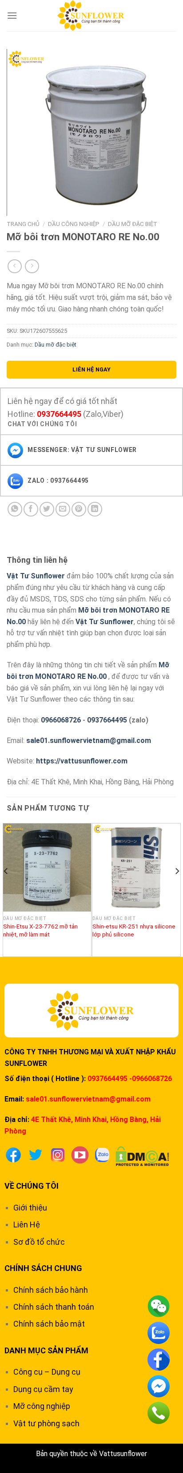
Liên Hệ (26, 1224)
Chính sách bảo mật (49, 1323)
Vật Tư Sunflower (36, 576)
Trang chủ (23, 223)
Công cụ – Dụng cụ (46, 1371)
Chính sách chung (43, 1268)
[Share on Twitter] (47, 509)
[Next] (176, 889)
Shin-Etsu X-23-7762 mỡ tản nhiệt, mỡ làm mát (40, 930)
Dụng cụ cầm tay (43, 1389)
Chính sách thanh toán (53, 1307)
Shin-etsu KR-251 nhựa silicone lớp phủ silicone (133, 930)
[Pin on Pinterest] (79, 509)
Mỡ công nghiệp (41, 1406)
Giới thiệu (30, 1207)
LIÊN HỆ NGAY (91, 369)
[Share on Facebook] (31, 509)
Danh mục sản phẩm (46, 1350)
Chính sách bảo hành (50, 1290)
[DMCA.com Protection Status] (142, 1155)
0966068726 (61, 720)
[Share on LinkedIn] (95, 509)
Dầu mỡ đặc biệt (132, 223)
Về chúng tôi (31, 1186)
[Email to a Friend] (63, 509)
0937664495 (59, 414)
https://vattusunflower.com (81, 761)
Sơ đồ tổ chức (39, 1242)
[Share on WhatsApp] (15, 509)
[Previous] (6, 889)
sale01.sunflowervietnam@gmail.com (88, 740)
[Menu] (12, 15)
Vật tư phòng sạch (46, 1423)
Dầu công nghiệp (73, 223)
